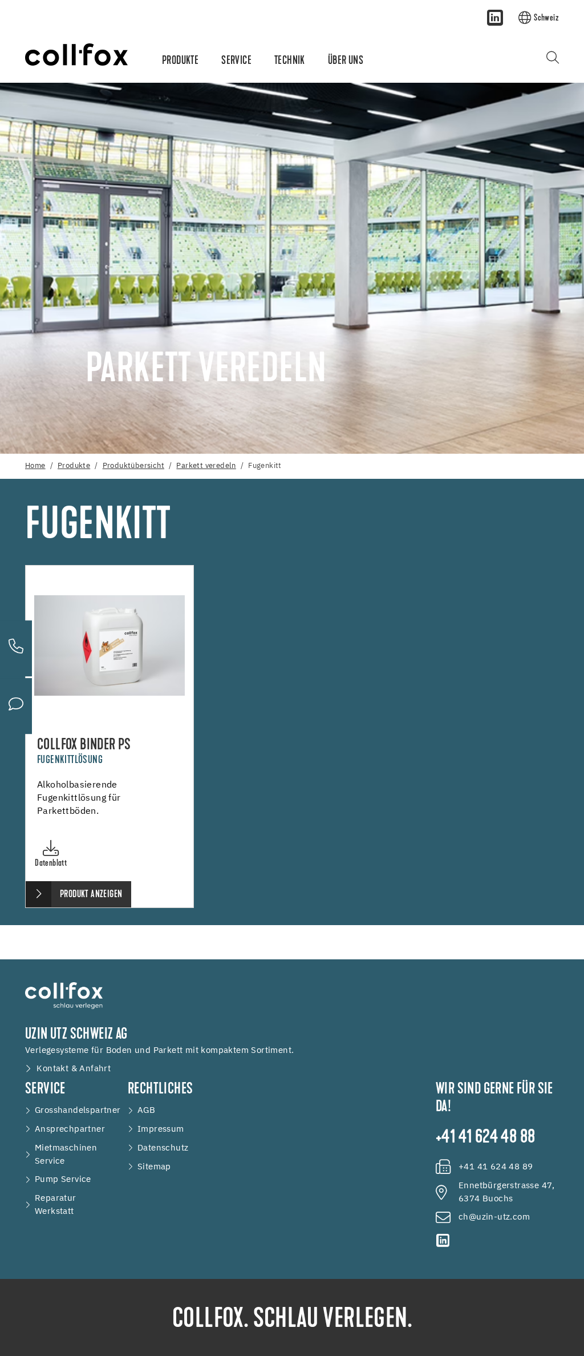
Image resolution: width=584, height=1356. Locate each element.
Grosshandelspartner (78, 1110)
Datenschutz (162, 1148)
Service (236, 61)
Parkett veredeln (206, 466)
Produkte (180, 61)
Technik (289, 61)
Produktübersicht (133, 466)
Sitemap (154, 1167)
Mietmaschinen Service (66, 1154)
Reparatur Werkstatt (55, 1205)
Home (35, 466)
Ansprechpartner (70, 1129)
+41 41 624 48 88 (485, 1138)
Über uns (345, 61)
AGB (146, 1110)
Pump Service (63, 1179)
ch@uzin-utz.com (494, 1217)
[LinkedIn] (495, 18)
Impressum (160, 1129)
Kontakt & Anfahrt (73, 1068)
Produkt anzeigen (91, 895)
